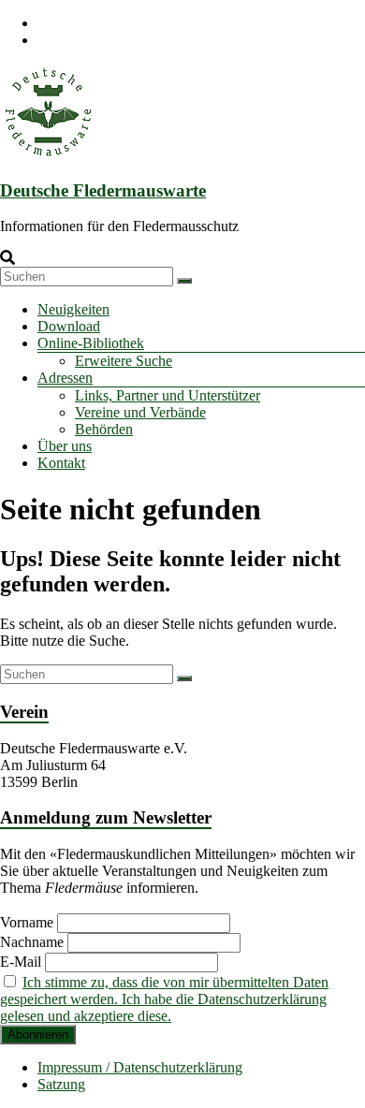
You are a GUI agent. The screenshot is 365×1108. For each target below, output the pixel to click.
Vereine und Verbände (140, 412)
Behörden (104, 429)
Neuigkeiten (73, 309)
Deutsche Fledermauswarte (103, 190)
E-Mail (20, 962)
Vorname (26, 922)
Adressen (65, 378)
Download (68, 326)
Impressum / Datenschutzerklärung (139, 1067)
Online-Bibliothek (90, 343)
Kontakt (61, 463)
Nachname (32, 942)
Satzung (61, 1084)
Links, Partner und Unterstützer (167, 395)
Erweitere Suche (123, 361)
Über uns (64, 446)
